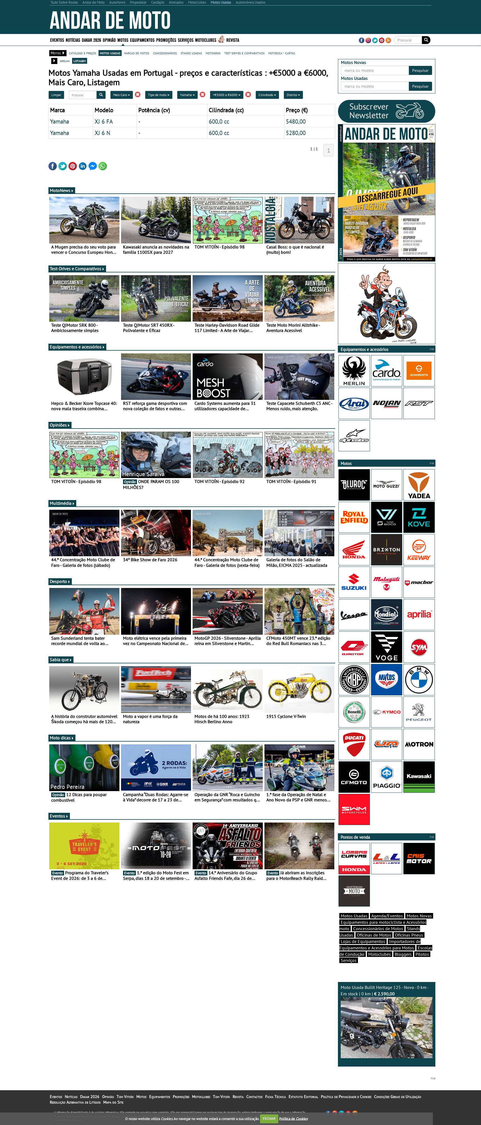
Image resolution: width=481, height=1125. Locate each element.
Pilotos (422, 954)
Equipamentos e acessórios (76, 346)
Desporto (58, 581)
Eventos (57, 39)
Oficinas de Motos (374, 935)
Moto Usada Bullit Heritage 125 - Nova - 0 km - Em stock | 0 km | (385, 990)
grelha (65, 60)
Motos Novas (419, 916)
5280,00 (296, 133)
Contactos (254, 1096)
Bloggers (403, 954)
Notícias (71, 1096)
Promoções (166, 39)
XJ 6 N (102, 133)
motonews (213, 52)
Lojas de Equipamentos (363, 941)
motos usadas (110, 52)
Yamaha (186, 95)
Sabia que (59, 659)
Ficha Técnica (275, 1096)
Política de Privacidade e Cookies (346, 1096)
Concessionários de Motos (378, 928)
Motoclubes (205, 39)
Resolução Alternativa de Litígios (75, 1102)
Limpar (56, 95)
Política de (293, 1118)
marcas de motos (136, 52)
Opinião (109, 39)
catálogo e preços (82, 52)
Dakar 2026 (91, 39)
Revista (232, 39)
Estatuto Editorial (303, 1096)
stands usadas (191, 52)
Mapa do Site (113, 1102)
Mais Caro (120, 95)
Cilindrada (266, 95)
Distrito (292, 95)
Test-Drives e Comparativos (75, 268)
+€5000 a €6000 (225, 95)
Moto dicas (60, 737)
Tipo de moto (157, 95)
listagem (79, 60)
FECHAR (269, 1118)
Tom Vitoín (125, 1096)
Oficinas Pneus (409, 935)
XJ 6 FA (104, 121)
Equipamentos (159, 1096)
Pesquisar (420, 70)
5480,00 (296, 121)
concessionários (165, 52)
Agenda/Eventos (387, 916)
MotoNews (60, 190)
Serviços (349, 960)
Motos (141, 1096)
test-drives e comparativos (244, 52)
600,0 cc (219, 121)
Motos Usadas (354, 916)
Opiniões (58, 425)
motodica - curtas (281, 52)
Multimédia (61, 503)
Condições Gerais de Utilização (397, 1096)
